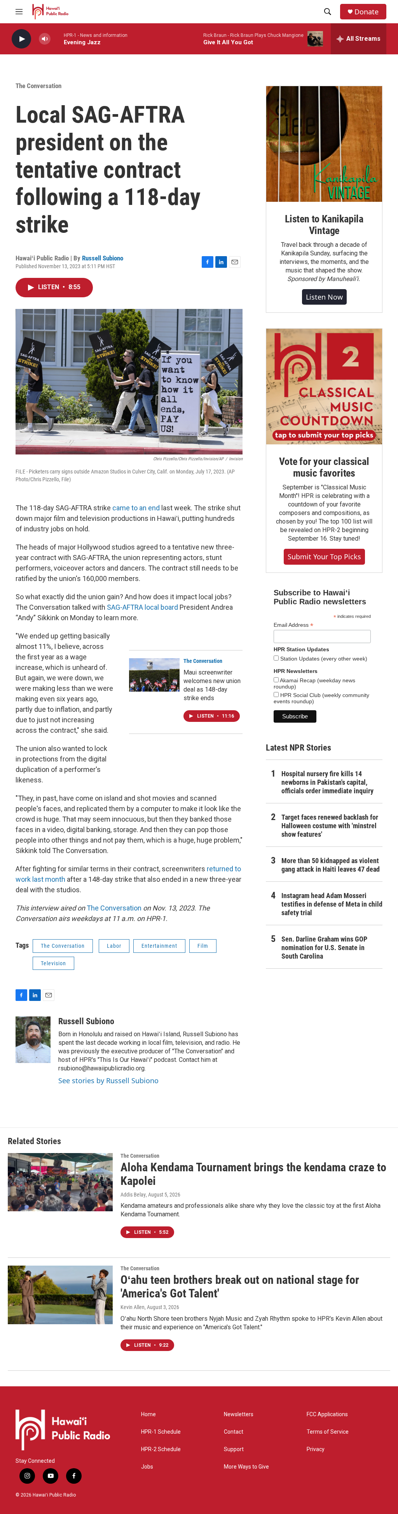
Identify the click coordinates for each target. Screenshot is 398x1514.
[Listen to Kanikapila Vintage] (324, 144)
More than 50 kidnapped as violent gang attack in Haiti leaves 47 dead (330, 865)
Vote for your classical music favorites (324, 467)
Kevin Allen (132, 1307)
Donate (366, 12)
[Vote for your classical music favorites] (324, 386)
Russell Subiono (102, 258)
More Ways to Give (246, 1467)
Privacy (316, 1449)
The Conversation (38, 86)
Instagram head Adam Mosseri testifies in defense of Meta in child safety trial (331, 904)
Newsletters (238, 1414)
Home (148, 1414)
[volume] (44, 39)
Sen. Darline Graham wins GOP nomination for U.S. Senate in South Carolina (324, 947)
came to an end (136, 508)
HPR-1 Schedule (161, 1432)
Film (202, 946)
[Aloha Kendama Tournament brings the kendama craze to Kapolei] (60, 1182)
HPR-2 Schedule (161, 1449)
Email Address (293, 625)
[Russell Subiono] (33, 1039)
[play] (21, 39)
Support (234, 1449)
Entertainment (159, 946)
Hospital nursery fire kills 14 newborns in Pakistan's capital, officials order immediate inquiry (327, 782)
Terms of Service (328, 1432)
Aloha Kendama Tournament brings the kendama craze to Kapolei (253, 1174)
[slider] (57, 39)
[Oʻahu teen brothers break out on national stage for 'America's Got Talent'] (60, 1295)
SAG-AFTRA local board (142, 607)
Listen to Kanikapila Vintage (324, 224)
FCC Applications (327, 1414)
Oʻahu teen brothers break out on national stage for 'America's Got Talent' (239, 1286)
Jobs (147, 1467)
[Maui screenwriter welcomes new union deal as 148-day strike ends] (154, 675)
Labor (114, 946)
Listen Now (324, 297)
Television (53, 963)
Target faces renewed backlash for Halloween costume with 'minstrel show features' (329, 825)
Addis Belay (133, 1194)
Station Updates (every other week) (323, 659)
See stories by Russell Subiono (108, 1080)
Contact (233, 1432)
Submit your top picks (324, 556)
